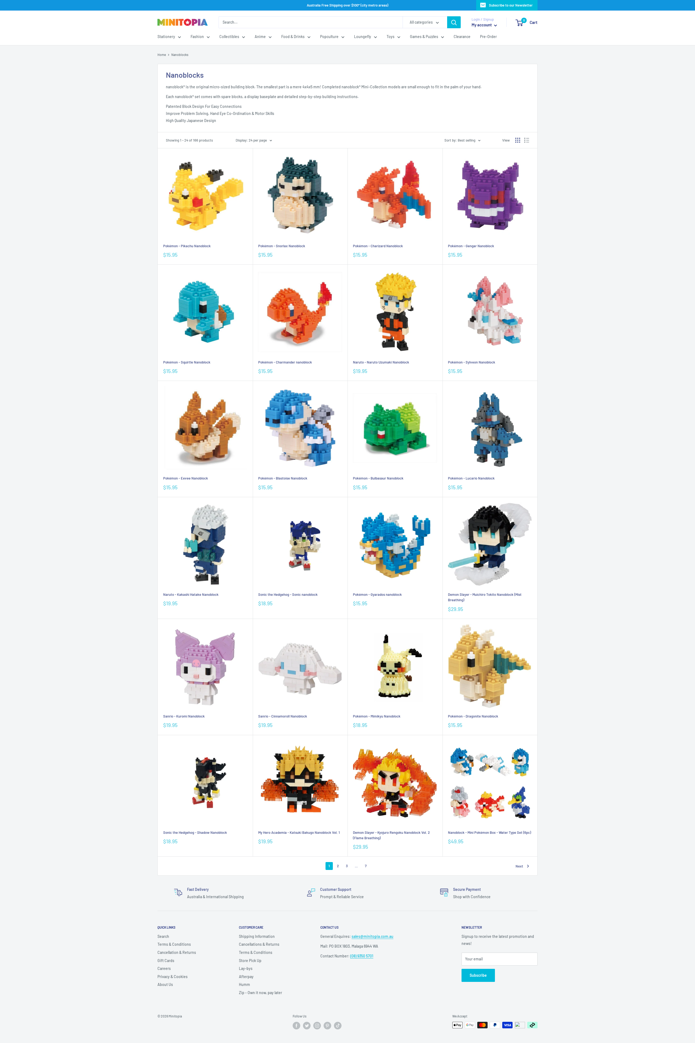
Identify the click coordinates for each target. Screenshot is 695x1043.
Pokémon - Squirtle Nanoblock (186, 362)
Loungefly (362, 37)
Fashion (197, 37)
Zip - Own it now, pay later (260, 992)
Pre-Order (488, 37)
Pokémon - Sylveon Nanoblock (471, 362)
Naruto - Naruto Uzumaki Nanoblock (381, 362)
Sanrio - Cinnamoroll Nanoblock (282, 716)
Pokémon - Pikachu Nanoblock (187, 246)
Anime (260, 37)
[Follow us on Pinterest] (327, 1025)
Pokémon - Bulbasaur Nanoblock (378, 478)
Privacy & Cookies (172, 976)
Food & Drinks (293, 37)
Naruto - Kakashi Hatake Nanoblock (191, 594)
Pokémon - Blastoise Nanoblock (282, 478)
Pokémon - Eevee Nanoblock (185, 478)
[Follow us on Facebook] (296, 1025)
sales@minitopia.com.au (372, 936)
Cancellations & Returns (259, 944)
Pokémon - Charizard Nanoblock (378, 246)
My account (482, 25)
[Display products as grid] (517, 140)
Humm (244, 984)
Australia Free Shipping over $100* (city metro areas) (347, 5)
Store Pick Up (250, 960)
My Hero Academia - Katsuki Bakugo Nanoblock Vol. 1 (299, 832)
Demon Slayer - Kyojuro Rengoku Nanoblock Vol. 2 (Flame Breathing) (391, 835)
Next (519, 866)
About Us (165, 984)
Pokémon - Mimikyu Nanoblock (376, 716)
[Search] (454, 22)
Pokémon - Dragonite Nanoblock (473, 716)
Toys (390, 37)
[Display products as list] (526, 140)
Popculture (329, 37)
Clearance (462, 37)
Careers (164, 968)
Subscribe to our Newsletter (511, 5)
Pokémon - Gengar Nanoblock (471, 246)
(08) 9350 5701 (361, 956)
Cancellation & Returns (176, 952)
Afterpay (246, 976)
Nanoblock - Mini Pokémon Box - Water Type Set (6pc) (489, 832)
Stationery (166, 37)
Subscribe (478, 975)
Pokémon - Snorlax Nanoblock (281, 246)
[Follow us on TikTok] (338, 1025)
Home (161, 55)
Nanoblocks (179, 55)
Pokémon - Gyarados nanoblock (377, 594)
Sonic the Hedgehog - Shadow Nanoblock (195, 832)
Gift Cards (165, 960)
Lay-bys (245, 968)
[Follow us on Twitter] (307, 1025)
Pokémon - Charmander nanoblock (285, 362)
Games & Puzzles (424, 37)
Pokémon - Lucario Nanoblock (471, 478)
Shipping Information (257, 936)
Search (163, 936)
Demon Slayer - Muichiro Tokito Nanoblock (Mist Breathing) (485, 597)
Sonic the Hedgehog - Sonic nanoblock (288, 594)
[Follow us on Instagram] (317, 1025)
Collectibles (229, 37)
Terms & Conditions (174, 944)
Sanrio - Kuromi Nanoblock (184, 716)
